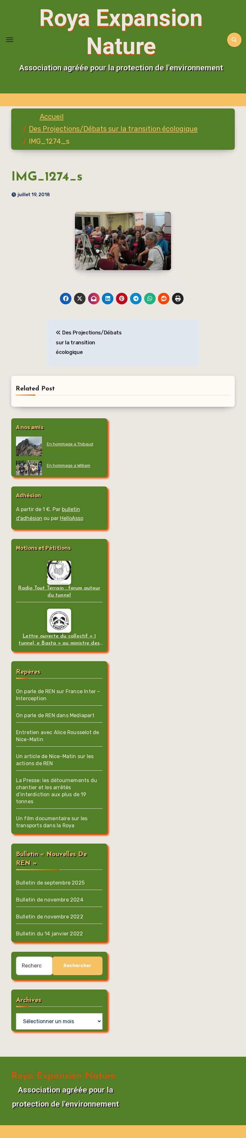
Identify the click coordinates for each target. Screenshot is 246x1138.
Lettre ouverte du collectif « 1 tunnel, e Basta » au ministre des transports (59, 640)
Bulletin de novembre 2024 (49, 900)
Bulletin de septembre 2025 (50, 883)
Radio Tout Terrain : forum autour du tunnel (59, 592)
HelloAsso (71, 518)
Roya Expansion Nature (63, 1076)
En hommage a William (68, 465)
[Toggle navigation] (9, 40)
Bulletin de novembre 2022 (49, 917)
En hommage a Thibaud (70, 444)
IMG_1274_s (47, 177)
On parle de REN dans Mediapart (55, 715)
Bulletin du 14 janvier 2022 (49, 934)
